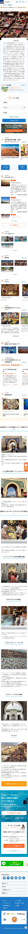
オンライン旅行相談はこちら (13, 851)
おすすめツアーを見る (5, 167)
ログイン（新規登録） (8, 5)
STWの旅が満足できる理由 (14, 813)
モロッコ (7, 10)
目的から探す (22, 167)
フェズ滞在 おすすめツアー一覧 (13, 784)
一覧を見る (23, 85)
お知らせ (5, 900)
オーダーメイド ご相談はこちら (14, 846)
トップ (2, 10)
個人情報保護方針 (6, 905)
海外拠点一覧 (18, 818)
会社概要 (17, 905)
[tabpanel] (14, 487)
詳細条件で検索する (15, 117)
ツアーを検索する (14, 225)
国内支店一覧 (8, 818)
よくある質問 (18, 900)
